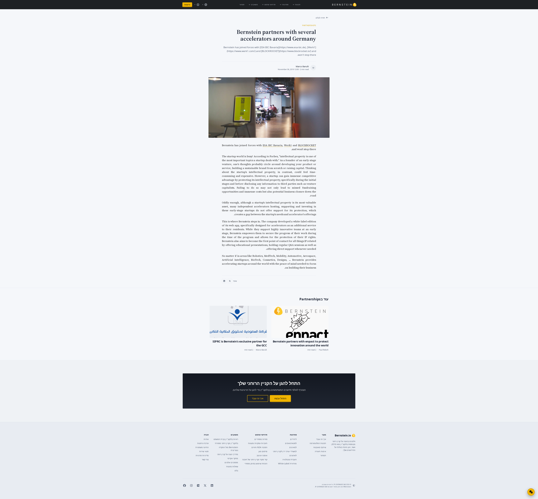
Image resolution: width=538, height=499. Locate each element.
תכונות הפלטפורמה (318, 443)
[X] (205, 485)
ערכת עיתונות (203, 443)
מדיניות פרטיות (202, 455)
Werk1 (288, 145)
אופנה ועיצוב (262, 455)
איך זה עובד (257, 398)
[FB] (184, 485)
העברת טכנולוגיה (289, 459)
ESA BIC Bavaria (272, 145)
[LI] (212, 485)
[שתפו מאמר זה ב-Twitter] (230, 281)
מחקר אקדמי (232, 458)
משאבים (254, 4)
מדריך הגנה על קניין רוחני (227, 454)
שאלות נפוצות (232, 466)
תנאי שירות (204, 451)
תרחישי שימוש (270, 4)
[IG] (191, 485)
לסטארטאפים (291, 443)
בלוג (236, 470)
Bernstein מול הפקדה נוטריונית (228, 449)
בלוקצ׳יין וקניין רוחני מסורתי (226, 443)
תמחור (241, 4)
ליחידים (293, 439)
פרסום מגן (262, 451)
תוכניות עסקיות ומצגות (257, 443)
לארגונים (293, 455)
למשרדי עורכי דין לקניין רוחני (285, 451)
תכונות (297, 4)
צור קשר (205, 459)
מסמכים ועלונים (231, 462)
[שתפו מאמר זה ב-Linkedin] (224, 281)
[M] (198, 485)
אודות (206, 439)
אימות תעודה (320, 451)
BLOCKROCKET (307, 145)
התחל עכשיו (280, 398)
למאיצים (293, 447)
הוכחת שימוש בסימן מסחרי (255, 463)
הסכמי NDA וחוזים (259, 447)
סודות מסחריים (260, 439)
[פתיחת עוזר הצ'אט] (531, 492)
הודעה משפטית (202, 447)
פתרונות (285, 4)
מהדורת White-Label (287, 463)
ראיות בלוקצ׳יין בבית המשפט (226, 439)
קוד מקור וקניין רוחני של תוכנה (254, 459)
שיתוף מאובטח (319, 447)
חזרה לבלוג (320, 17)
